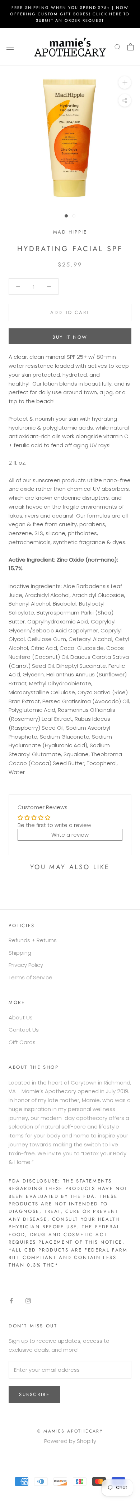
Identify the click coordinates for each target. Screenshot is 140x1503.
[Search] (118, 47)
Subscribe (34, 1394)
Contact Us (24, 1029)
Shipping (20, 952)
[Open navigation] (10, 47)
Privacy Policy (26, 965)
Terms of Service (30, 977)
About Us (21, 1017)
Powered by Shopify (70, 1441)
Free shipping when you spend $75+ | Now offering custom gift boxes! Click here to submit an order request (70, 14)
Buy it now (70, 337)
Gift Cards (22, 1042)
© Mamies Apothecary (70, 1431)
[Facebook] (11, 1300)
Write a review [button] (70, 834)
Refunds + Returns (33, 940)
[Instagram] (28, 1300)
